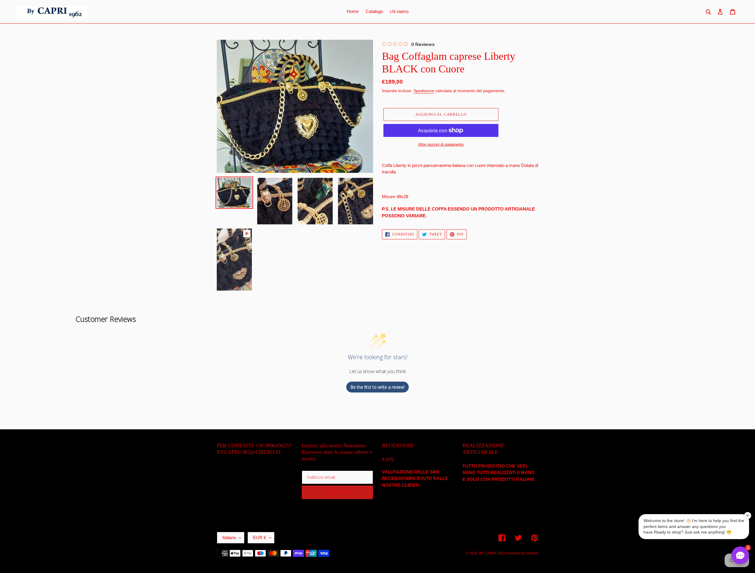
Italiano (229, 537)
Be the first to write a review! (377, 387)
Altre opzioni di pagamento (441, 144)
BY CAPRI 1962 (492, 553)
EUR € (259, 537)
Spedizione (423, 90)
